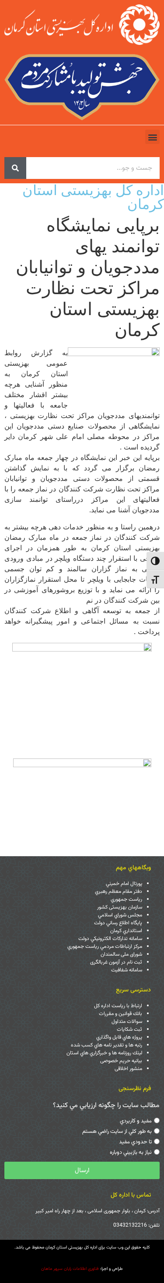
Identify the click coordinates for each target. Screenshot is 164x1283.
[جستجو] (15, 168)
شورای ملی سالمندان (121, 954)
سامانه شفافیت (126, 970)
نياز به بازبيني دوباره (131, 1152)
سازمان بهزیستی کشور (119, 907)
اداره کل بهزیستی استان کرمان (93, 197)
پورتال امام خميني (124, 884)
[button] (152, 137)
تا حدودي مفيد (135, 1142)
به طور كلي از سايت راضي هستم (117, 1131)
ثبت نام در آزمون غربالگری (116, 962)
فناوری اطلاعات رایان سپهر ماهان (70, 1269)
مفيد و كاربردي (136, 1121)
